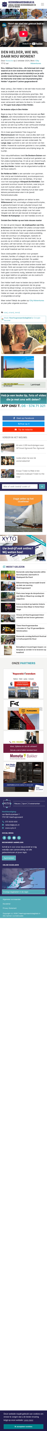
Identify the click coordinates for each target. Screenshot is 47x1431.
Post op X (24, 424)
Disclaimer (7, 904)
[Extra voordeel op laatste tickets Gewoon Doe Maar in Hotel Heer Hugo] (8, 607)
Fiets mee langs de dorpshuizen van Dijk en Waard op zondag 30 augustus (30, 596)
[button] (2, 367)
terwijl (17, 312)
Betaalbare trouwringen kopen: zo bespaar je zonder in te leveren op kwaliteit (31, 649)
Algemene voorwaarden (12, 899)
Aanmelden (9, 858)
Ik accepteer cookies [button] (23, 1427)
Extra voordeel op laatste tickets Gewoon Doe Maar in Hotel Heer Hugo (30, 606)
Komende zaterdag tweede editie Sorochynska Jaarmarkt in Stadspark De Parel (31, 574)
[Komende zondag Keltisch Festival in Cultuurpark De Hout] (8, 640)
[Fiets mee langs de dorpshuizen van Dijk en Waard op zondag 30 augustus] (8, 597)
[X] (9, 838)
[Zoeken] (42, 486)
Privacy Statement (10, 908)
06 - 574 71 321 (33, 406)
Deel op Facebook (25, 418)
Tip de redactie (25, 429)
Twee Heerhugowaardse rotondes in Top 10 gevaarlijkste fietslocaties (30, 628)
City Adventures (36, 300)
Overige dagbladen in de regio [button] (15, 892)
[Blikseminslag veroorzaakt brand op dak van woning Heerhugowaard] (8, 586)
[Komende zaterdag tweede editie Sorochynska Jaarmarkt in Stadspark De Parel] (8, 575)
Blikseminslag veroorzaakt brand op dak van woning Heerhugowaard (30, 585)
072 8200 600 (11, 822)
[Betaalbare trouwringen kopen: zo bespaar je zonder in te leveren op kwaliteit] (8, 650)
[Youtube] (14, 838)
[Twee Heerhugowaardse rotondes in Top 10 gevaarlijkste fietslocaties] (8, 629)
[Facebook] (4, 838)
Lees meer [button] (28, 1420)
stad (6, 312)
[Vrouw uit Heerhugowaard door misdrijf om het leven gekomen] (8, 618)
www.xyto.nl (10, 828)
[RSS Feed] (19, 838)
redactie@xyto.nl (12, 825)
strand (11, 312)
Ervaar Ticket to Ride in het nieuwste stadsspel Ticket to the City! (30, 474)
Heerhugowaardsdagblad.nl (21, 2)
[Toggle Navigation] (42, 4)
